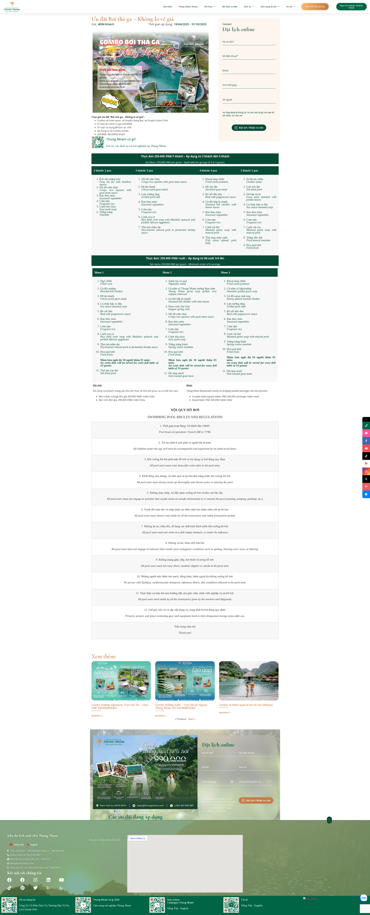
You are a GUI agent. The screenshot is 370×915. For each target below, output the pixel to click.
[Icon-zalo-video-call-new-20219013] (48, 888)
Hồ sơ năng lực (27, 899)
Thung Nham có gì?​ (121, 139)
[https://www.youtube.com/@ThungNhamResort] (366, 448)
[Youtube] (61, 880)
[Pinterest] (22, 888)
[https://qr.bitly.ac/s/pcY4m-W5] (366, 464)
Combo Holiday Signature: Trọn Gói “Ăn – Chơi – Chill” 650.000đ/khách (120, 706)
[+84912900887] (366, 433)
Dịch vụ (247, 6)
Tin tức (289, 6)
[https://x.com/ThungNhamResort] (366, 479)
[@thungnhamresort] (366, 456)
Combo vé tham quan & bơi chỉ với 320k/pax (246, 705)
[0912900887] (366, 425)
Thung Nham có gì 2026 (106, 899)
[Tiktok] (9, 888)
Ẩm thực (208, 6)
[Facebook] (9, 880)
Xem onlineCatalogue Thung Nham (180, 901)
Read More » (97, 716)
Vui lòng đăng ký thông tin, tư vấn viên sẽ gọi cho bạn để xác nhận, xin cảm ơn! (248, 114)
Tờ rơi (244, 899)
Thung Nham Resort (188, 6)
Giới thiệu (167, 6)
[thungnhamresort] (366, 494)
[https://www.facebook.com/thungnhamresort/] (366, 441)
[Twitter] (35, 888)
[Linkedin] (48, 880)
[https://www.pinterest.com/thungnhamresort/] (366, 487)
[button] (315, 6)
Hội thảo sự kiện (229, 6)
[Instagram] (35, 880)
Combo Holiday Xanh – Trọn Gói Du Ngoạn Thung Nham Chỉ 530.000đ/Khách (181, 706)
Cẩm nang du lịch (268, 6)
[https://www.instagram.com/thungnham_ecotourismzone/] (366, 471)
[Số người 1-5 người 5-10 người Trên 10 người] (249, 99)
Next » (191, 719)
